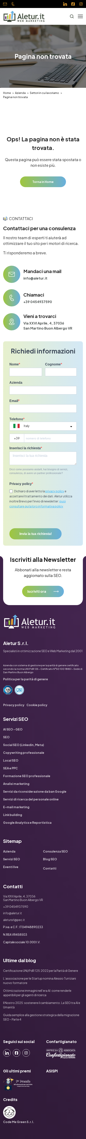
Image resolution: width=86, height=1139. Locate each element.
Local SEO (10, 760)
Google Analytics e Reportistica (27, 822)
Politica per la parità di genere (25, 679)
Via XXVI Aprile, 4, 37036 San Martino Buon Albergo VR (47, 325)
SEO (6, 737)
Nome (14, 364)
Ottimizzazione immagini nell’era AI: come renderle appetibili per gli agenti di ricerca (37, 993)
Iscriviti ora (36, 591)
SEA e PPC (10, 768)
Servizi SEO (11, 859)
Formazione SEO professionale (26, 776)
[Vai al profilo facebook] (73, 4)
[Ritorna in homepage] (24, 16)
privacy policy (54, 491)
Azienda (20, 93)
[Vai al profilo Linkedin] (65, 4)
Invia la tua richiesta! (35, 534)
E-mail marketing (16, 807)
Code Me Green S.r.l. (18, 1122)
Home (7, 93)
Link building (12, 815)
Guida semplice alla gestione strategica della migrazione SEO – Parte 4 (41, 1017)
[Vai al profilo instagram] (81, 4)
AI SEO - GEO (13, 729)
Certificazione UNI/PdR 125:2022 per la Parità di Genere (40, 970)
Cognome (53, 364)
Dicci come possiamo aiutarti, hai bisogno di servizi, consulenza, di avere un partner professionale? (38, 471)
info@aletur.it (6, 4)
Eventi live (10, 867)
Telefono (16, 419)
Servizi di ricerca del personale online (31, 799)
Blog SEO (50, 859)
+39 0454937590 (14, 5)
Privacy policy (20, 484)
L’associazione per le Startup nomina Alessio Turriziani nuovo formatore (39, 980)
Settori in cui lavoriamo (44, 93)
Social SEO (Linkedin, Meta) (23, 745)
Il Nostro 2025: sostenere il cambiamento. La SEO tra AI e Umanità (41, 1005)
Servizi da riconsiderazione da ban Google (34, 791)
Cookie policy (37, 705)
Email (13, 401)
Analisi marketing (16, 784)
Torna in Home (43, 182)
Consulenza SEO (55, 851)
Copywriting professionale (23, 752)
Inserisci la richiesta (25, 448)
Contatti (49, 868)
